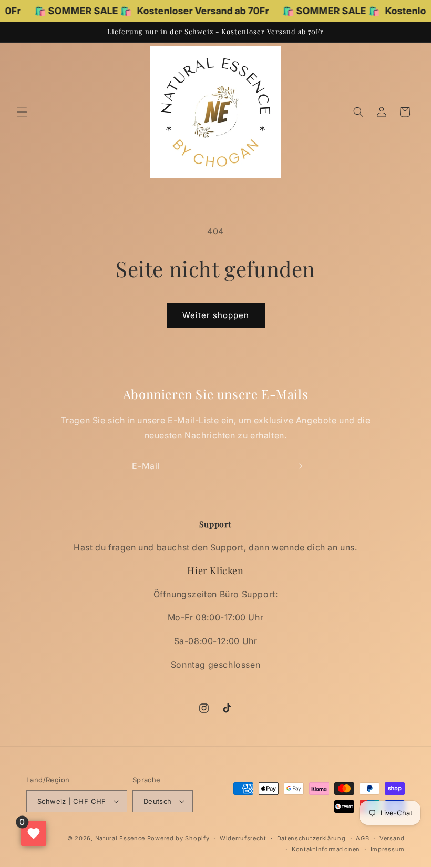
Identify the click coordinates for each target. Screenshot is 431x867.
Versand (392, 838)
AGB (362, 838)
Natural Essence (121, 838)
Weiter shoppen (215, 315)
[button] (22, 112)
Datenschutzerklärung (311, 838)
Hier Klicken (215, 570)
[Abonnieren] (298, 466)
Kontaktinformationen (326, 849)
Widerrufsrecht (243, 838)
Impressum (388, 849)
